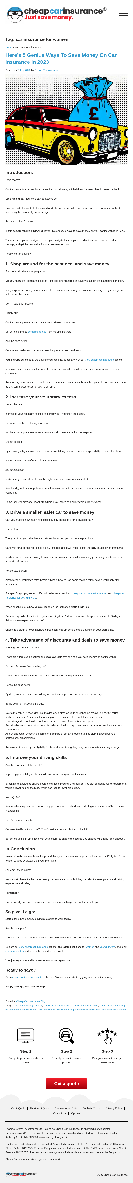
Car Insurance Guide (66, 1108)
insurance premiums (88, 1009)
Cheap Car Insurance (47, 70)
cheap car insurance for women (89, 593)
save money (119, 1009)
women (90, 946)
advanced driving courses (28, 1005)
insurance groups (66, 1009)
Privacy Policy (114, 1108)
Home (8, 46)
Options (75, 1113)
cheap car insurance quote (27, 977)
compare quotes (37, 331)
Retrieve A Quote (40, 1108)
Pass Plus (106, 1009)
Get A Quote (18, 1108)
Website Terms (91, 1108)
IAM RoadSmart (46, 1009)
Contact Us (59, 1113)
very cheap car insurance (99, 359)
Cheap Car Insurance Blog (30, 1001)
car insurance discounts (57, 1005)
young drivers (107, 946)
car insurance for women (84, 1005)
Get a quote (66, 1083)
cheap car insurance (25, 1009)
